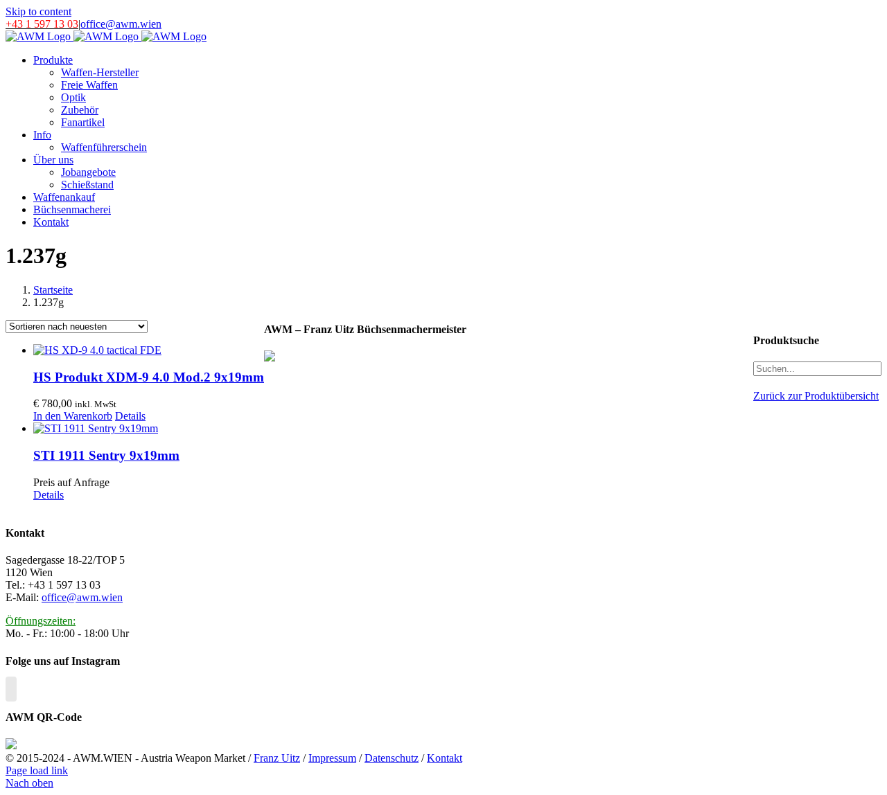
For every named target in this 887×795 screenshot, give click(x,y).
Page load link (37, 770)
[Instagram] (11, 689)
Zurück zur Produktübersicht (816, 396)
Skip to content (38, 11)
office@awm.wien (120, 24)
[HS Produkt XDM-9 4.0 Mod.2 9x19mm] (148, 350)
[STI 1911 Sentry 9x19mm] (148, 428)
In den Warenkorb (72, 416)
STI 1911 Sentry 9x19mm (106, 455)
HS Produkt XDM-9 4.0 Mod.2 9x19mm (148, 377)
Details (130, 416)
